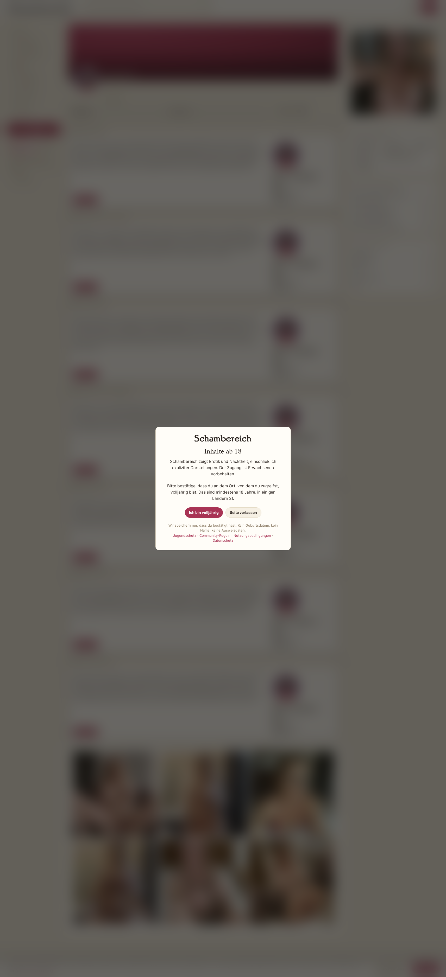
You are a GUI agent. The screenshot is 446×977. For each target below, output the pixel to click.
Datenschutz (223, 540)
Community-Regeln (214, 535)
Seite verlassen (243, 512)
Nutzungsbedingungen (252, 535)
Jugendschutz (184, 535)
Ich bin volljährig (204, 512)
